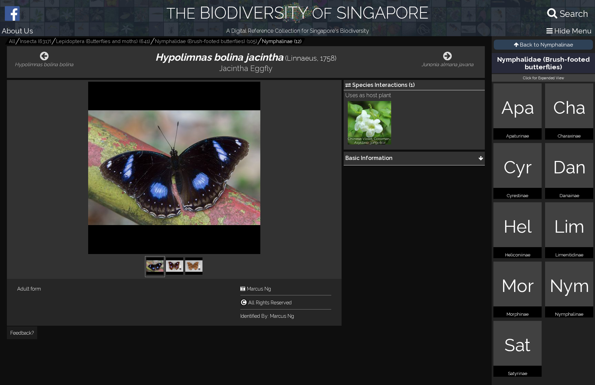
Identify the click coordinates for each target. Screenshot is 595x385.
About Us (17, 31)
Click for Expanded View (543, 78)
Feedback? (22, 333)
